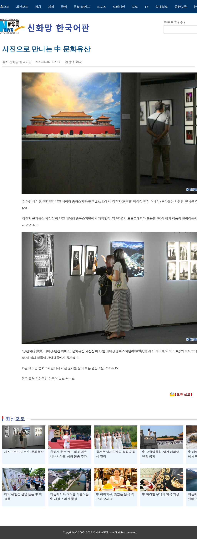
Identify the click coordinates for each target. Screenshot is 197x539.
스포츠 (101, 6)
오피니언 (119, 6)
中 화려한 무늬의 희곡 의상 (160, 494)
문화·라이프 (82, 6)
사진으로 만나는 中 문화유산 (23, 451)
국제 (64, 6)
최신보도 (22, 6)
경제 (51, 6)
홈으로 (4, 6)
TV (147, 6)
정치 (38, 6)
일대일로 (162, 6)
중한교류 (181, 6)
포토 (135, 6)
